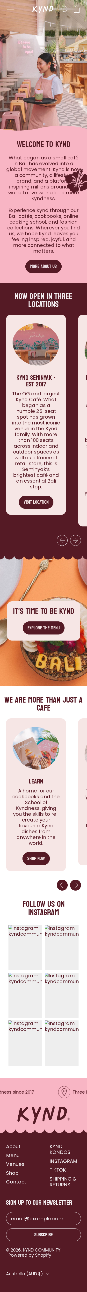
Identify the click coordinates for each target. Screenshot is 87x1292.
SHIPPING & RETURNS (63, 1181)
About (13, 1146)
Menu (13, 1155)
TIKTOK (58, 1170)
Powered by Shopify (29, 1255)
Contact (16, 1181)
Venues (15, 1164)
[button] (64, 9)
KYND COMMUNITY (41, 1250)
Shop (12, 1173)
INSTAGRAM (63, 1161)
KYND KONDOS (60, 1149)
